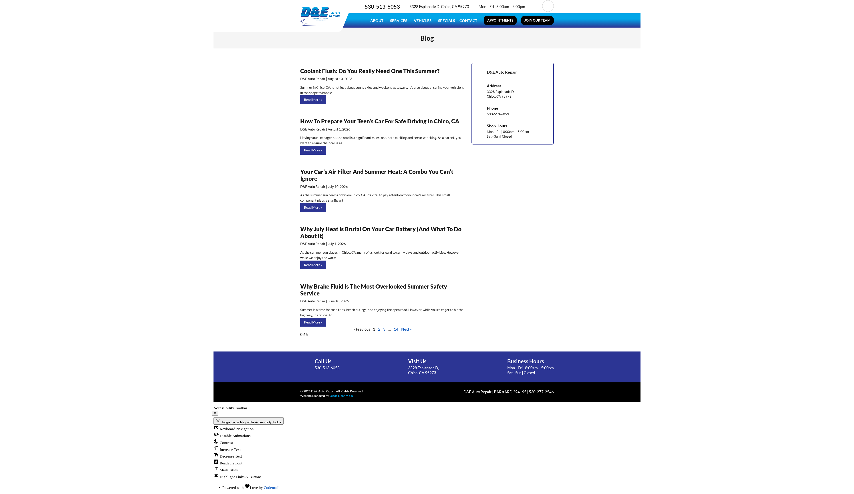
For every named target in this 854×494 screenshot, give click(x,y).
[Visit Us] (399, 366)
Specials (446, 20)
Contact (468, 20)
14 (396, 329)
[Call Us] (305, 364)
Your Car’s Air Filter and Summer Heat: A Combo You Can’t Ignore (376, 175)
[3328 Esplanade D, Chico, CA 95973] (406, 6)
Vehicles (422, 20)
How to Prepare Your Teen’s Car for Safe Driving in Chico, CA (379, 121)
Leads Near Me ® (341, 396)
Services (398, 20)
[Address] (479, 91)
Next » (406, 329)
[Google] (548, 6)
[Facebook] (535, 6)
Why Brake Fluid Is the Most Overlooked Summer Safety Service (373, 290)
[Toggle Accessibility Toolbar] (215, 413)
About (376, 20)
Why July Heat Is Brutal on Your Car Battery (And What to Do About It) (380, 232)
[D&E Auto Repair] (479, 72)
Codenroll (272, 488)
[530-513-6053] (360, 6)
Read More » (313, 100)
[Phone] (479, 111)
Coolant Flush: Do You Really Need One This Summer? (369, 70)
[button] (500, 20)
